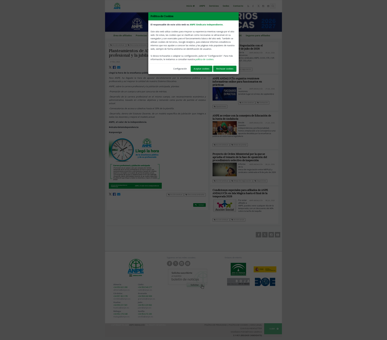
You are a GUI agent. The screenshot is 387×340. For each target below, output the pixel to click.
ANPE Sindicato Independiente (206, 24)
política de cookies (204, 59)
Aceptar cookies (201, 68)
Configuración (180, 68)
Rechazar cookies (224, 68)
